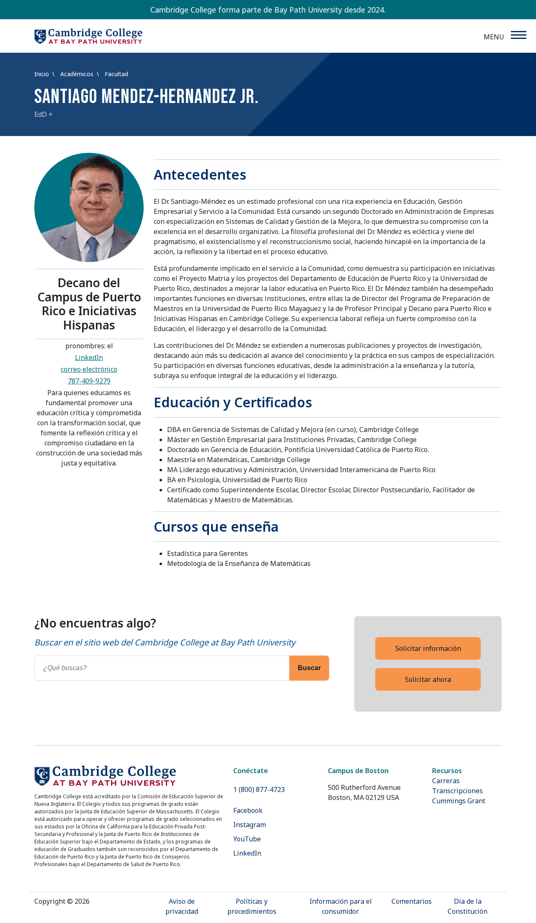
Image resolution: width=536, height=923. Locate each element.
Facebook (248, 810)
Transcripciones (457, 790)
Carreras (446, 780)
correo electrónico (89, 369)
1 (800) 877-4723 (259, 789)
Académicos (77, 74)
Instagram (249, 824)
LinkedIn (89, 357)
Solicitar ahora (428, 679)
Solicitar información (428, 648)
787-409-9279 (89, 381)
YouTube (247, 838)
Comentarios (412, 901)
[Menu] (518, 35)
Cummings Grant (458, 800)
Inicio (42, 74)
